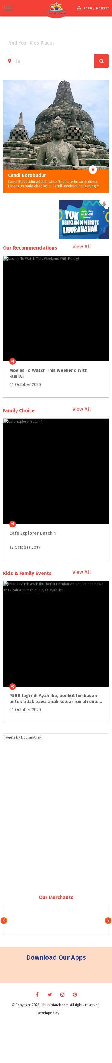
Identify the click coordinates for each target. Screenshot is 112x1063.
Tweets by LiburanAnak (22, 737)
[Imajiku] (68, 1013)
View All (82, 247)
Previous (7, 136)
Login (88, 8)
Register (102, 8)
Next (104, 136)
